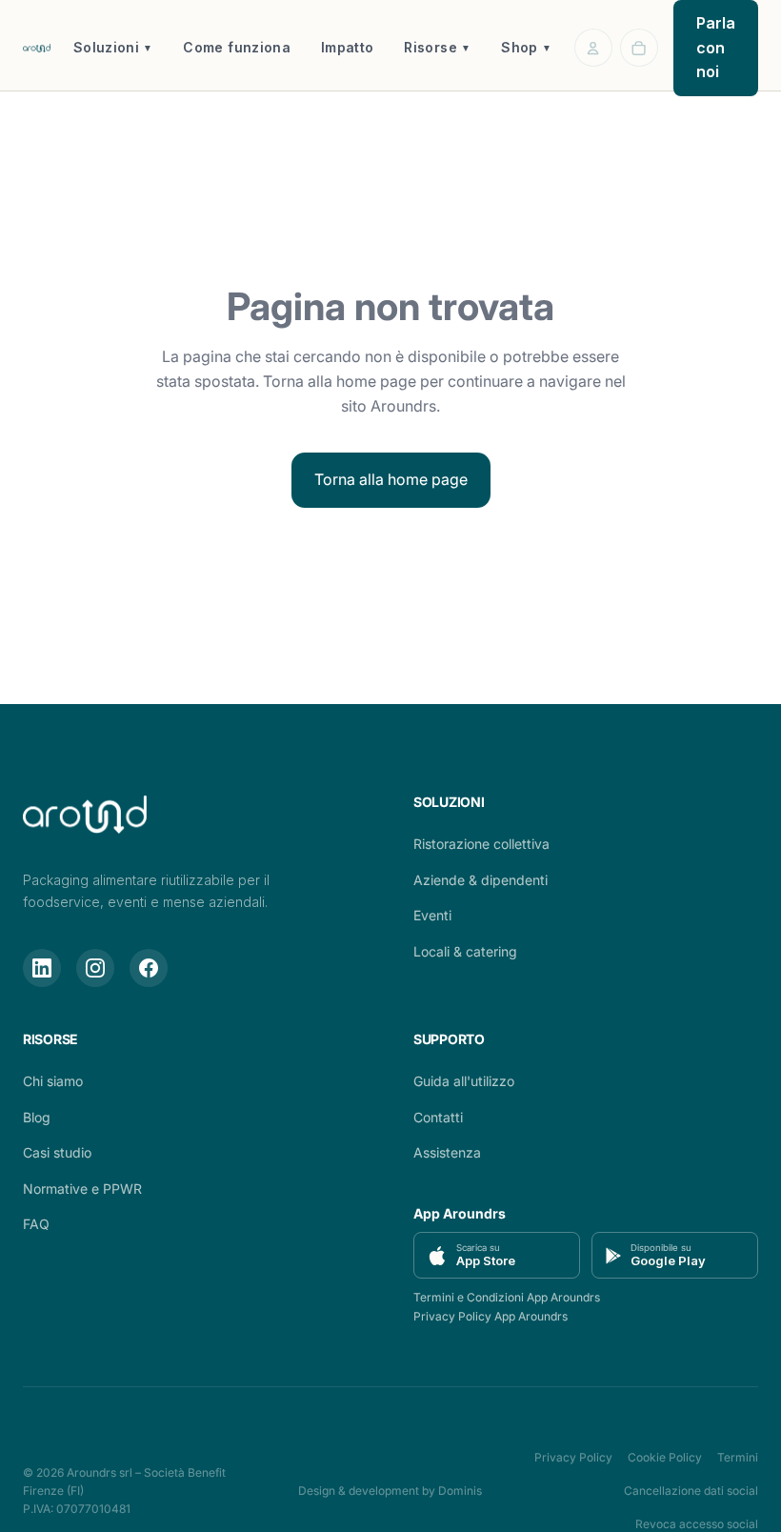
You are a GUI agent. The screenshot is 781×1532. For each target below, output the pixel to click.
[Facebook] (149, 968)
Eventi (432, 915)
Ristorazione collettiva (481, 844)
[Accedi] (593, 48)
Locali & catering (465, 951)
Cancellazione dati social (691, 1490)
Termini (737, 1457)
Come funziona (236, 47)
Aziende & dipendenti (480, 880)
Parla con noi (715, 47)
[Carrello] (639, 48)
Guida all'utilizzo (463, 1081)
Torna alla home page (391, 479)
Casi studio (57, 1152)
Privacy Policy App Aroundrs (490, 1316)
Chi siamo (53, 1081)
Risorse (437, 47)
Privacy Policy (573, 1457)
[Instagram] (95, 968)
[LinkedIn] (42, 968)
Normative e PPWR (82, 1188)
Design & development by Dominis (390, 1490)
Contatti (438, 1117)
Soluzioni (113, 47)
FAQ (36, 1224)
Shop (526, 47)
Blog (36, 1117)
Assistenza (447, 1152)
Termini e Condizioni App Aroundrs (506, 1297)
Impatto (347, 47)
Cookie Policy (665, 1457)
